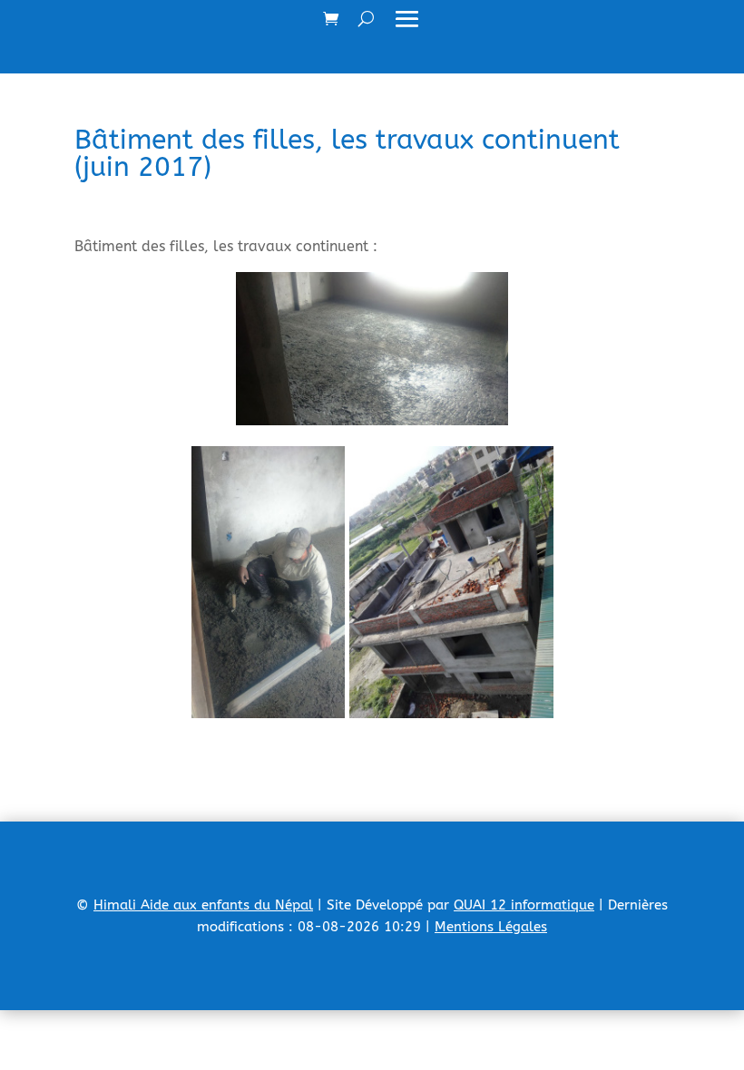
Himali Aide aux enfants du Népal (203, 905)
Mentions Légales (491, 927)
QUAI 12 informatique (524, 905)
